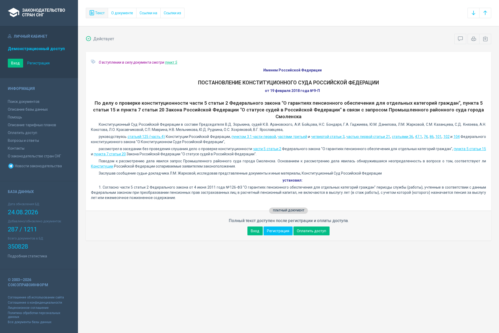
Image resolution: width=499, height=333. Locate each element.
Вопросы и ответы (23, 140)
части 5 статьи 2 (267, 149)
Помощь (15, 117)
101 (438, 137)
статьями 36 (402, 137)
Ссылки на (148, 13)
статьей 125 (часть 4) (146, 137)
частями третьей (292, 137)
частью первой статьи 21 (368, 137)
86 (432, 137)
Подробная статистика (27, 256)
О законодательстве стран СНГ (34, 156)
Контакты (16, 148)
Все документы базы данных (29, 322)
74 (426, 137)
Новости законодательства (38, 166)
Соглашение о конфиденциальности (35, 302)
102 (446, 137)
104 (457, 137)
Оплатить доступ (22, 133)
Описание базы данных (28, 109)
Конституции (102, 166)
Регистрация (38, 63)
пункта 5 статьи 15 (470, 149)
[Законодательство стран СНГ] (39, 13)
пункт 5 (171, 62)
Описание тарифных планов (32, 125)
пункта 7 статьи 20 (110, 154)
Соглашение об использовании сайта (36, 297)
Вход (15, 63)
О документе (122, 13)
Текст (99, 13)
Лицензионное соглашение (28, 308)
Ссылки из (172, 13)
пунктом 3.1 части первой (254, 137)
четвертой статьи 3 (328, 137)
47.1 (418, 137)
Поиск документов (24, 101)
